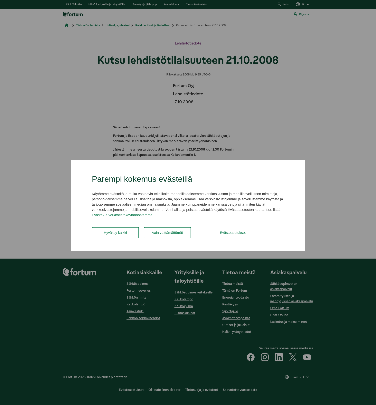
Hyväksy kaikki (115, 233)
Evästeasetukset (233, 233)
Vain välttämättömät (167, 233)
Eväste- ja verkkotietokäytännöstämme (122, 215)
